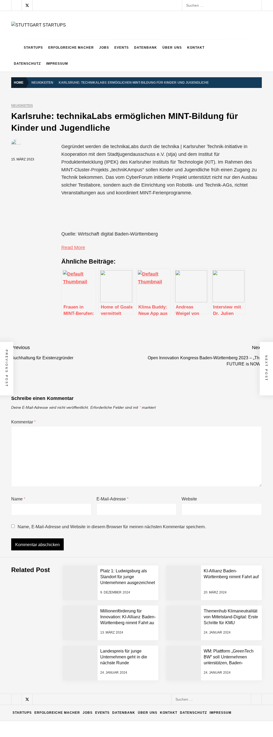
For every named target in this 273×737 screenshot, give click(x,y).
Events (121, 47)
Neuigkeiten (22, 105)
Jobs (104, 47)
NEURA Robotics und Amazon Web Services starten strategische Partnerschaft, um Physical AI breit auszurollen (136, 531)
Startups (33, 47)
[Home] (16, 48)
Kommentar (23, 422)
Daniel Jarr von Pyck (58, 659)
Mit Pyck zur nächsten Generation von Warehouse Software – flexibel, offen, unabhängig (116, 680)
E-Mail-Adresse (113, 499)
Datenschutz (27, 63)
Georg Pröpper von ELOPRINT (67, 723)
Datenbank (145, 47)
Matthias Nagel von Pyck (62, 616)
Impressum (57, 63)
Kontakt (195, 47)
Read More (73, 247)
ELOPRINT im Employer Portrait (68, 702)
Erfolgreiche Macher (71, 47)
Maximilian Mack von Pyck (63, 638)
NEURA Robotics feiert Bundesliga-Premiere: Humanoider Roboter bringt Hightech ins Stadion (120, 552)
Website (189, 499)
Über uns (172, 47)
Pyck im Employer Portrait (63, 595)
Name (18, 499)
